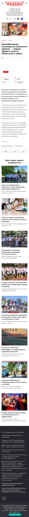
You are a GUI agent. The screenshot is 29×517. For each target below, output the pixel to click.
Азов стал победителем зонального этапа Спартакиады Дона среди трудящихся (13, 187)
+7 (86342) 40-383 (14, 11)
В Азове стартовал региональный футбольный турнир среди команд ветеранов (14, 284)
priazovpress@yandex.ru (14, 15)
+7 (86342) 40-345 (14, 9)
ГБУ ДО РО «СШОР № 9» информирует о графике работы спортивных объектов (13, 349)
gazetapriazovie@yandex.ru (14, 13)
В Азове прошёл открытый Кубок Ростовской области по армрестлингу (14, 414)
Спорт (5, 71)
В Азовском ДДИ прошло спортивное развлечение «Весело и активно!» (14, 382)
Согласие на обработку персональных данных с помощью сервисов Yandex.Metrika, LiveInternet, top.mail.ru (13, 489)
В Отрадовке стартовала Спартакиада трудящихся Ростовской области (11, 252)
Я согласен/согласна (14, 514)
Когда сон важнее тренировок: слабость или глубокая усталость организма (14, 219)
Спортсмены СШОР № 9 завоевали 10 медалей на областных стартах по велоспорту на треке (14, 317)
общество (5, 141)
